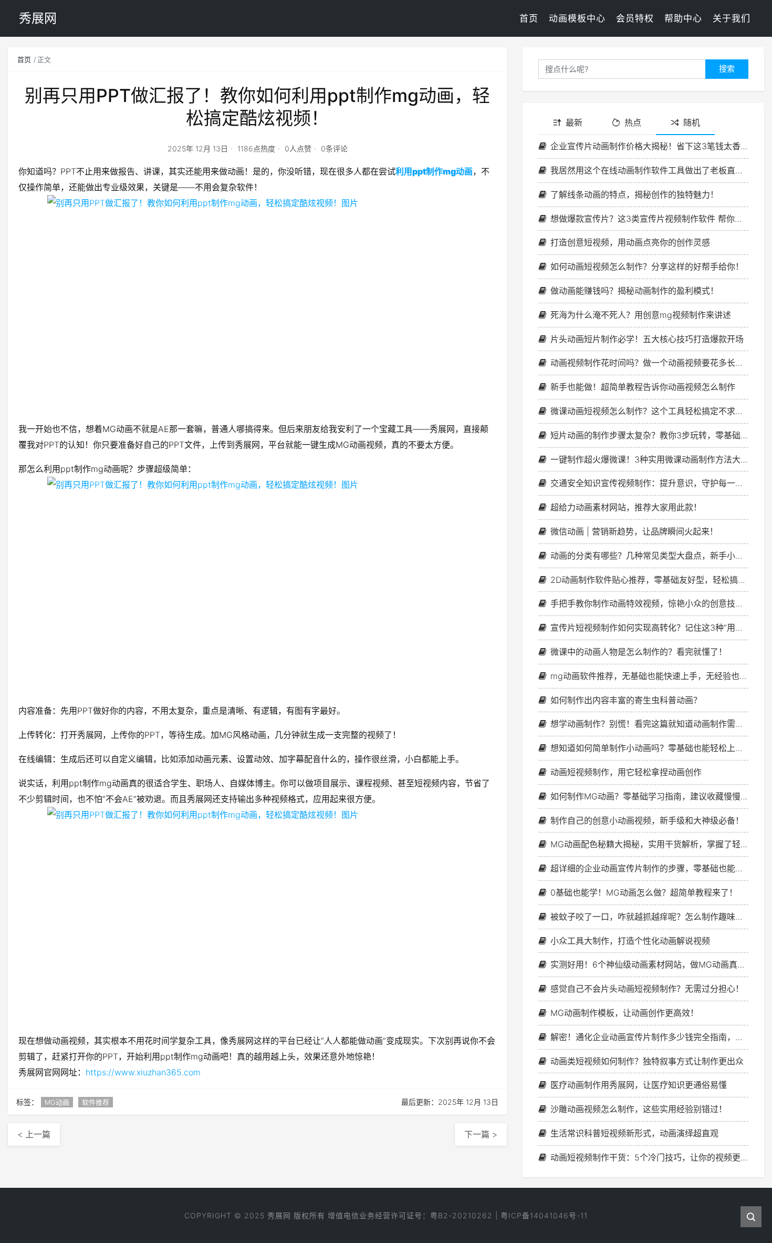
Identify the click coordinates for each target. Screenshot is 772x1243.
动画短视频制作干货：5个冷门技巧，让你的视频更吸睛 (649, 1157)
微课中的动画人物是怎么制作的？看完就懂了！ (638, 651)
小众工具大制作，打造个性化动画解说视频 (630, 941)
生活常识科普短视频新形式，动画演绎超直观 (634, 1133)
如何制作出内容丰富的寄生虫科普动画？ (626, 700)
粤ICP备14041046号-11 (544, 1215)
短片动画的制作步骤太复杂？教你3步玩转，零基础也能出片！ (649, 435)
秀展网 (279, 1215)
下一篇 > (480, 1134)
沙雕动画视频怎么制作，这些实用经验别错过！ (638, 1109)
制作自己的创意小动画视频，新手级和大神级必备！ (647, 820)
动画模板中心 (577, 18)
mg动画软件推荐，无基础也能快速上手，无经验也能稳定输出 (649, 676)
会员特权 (635, 18)
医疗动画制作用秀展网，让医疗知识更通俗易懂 (638, 1085)
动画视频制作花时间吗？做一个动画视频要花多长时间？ (649, 362)
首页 (528, 18)
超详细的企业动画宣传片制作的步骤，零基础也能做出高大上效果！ (649, 868)
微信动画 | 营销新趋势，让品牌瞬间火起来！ (634, 531)
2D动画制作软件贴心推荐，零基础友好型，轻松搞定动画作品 (649, 579)
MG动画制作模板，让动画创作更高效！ (624, 1013)
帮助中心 (683, 18)
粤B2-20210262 (461, 1215)
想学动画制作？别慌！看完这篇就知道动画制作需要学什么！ (649, 723)
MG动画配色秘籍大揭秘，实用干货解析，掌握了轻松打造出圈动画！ (649, 844)
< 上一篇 (33, 1134)
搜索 (727, 69)
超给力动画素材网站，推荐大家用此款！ (626, 507)
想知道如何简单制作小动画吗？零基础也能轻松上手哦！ (649, 748)
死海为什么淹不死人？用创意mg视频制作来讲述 (640, 315)
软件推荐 (95, 1102)
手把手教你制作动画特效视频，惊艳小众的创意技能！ (649, 603)
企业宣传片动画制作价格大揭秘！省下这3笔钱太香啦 (649, 146)
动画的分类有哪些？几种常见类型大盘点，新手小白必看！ (649, 555)
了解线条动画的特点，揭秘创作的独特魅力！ (634, 194)
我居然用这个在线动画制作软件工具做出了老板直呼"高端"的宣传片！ (649, 170)
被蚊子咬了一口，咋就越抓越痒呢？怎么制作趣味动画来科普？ (649, 916)
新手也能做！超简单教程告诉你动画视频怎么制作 (642, 387)
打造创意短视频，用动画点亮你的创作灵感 (630, 242)
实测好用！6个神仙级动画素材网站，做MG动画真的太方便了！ (649, 964)
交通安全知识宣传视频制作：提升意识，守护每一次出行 (649, 483)
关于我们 (731, 18)
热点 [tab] (632, 122)
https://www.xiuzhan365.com (143, 1072)
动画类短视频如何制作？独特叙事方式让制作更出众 (647, 1061)
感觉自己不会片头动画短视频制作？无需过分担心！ (647, 988)
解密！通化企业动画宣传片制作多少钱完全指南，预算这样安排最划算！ (649, 1037)
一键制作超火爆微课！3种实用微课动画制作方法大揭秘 (649, 459)
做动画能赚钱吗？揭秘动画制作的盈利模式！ (634, 290)
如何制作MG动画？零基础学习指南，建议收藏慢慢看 (649, 796)
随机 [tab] (691, 122)
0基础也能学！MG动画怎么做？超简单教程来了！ (643, 892)
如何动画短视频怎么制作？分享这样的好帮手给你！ (647, 266)
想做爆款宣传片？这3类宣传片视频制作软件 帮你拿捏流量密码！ (649, 218)
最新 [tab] (574, 122)
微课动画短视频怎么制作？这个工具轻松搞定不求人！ (649, 411)
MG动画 (57, 1102)
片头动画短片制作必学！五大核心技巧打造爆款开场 (647, 339)
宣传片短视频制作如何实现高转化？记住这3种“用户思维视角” (649, 627)
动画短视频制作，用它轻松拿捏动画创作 (626, 772)
